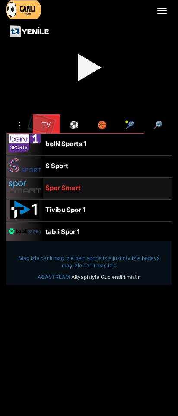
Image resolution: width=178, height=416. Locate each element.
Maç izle (29, 258)
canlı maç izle (57, 258)
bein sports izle (93, 258)
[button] (19, 123)
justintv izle (126, 258)
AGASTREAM (54, 277)
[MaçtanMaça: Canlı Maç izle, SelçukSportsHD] (23, 9)
